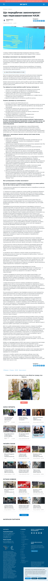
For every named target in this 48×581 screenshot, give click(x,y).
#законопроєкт (22, 370)
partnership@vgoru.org (8, 541)
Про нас (23, 554)
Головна (5, 9)
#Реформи (6, 370)
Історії (23, 534)
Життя (23, 548)
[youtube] (36, 533)
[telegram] (39, 533)
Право (23, 540)
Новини (10, 9)
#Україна (12, 370)
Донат (23, 402)
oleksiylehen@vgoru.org (8, 542)
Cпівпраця (23, 562)
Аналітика (24, 536)
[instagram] (34, 533)
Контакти (23, 555)
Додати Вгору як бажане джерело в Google (15, 72)
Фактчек (24, 537)
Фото (23, 542)
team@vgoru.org (7, 537)
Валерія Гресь (9, 19)
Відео (22, 551)
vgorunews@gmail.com (8, 534)
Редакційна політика (23, 558)
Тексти (22, 533)
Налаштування (41, 578)
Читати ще (24, 515)
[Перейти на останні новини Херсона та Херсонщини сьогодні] (23, 4)
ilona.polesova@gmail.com (9, 533)
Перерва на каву (24, 545)
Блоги (22, 549)
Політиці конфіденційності (36, 576)
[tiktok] (41, 533)
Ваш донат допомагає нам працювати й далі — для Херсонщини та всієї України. (24, 1)
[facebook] (32, 533)
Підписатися (34, 551)
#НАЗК (16, 370)
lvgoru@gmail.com (7, 536)
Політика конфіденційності (24, 561)
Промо (23, 546)
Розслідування (25, 539)
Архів (22, 552)
